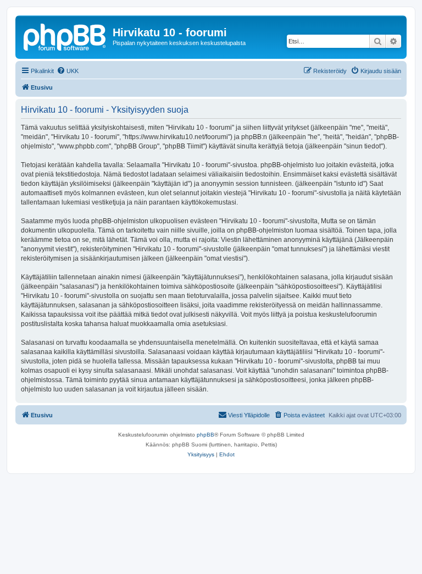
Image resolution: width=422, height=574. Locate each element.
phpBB (205, 435)
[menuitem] (68, 71)
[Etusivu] (65, 35)
